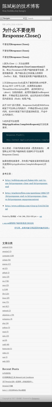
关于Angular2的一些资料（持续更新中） (17, 381)
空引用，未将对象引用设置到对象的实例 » (31, 228)
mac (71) (5, 302)
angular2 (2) (6, 251)
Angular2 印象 (7, 386)
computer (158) (8, 256)
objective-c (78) (8, 315)
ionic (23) (5, 277)
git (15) (5, 268)
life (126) (5, 294)
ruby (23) (5, 336)
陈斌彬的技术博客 (21, 6)
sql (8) (4, 340)
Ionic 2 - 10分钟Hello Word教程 (14, 390)
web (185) (6, 361)
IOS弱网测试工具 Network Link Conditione (18, 377)
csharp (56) (6, 260)
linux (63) (5, 298)
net (40, 216)
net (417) (5, 306)
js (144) (5, 289)
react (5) (5, 332)
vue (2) (4, 357)
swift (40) (5, 344)
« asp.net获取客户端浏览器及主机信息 (18, 223)
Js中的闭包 (6, 373)
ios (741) (5, 281)
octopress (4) (7, 319)
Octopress (35, 398)
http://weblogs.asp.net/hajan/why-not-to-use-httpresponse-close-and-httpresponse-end (26, 183)
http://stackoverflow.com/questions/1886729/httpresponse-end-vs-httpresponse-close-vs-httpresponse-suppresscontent (27, 196)
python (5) (6, 327)
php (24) (5, 323)
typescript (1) (7, 349)
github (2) (5, 273)
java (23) (5, 285)
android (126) (7, 247)
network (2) (6, 311)
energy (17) (6, 264)
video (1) (5, 353)
